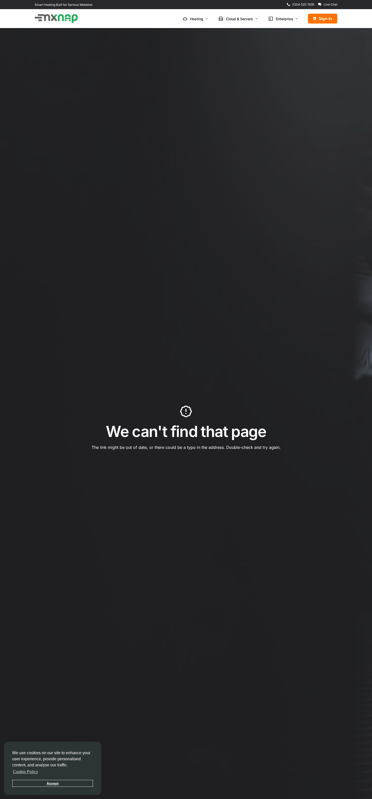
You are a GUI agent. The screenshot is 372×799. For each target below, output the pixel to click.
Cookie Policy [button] (25, 772)
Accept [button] (53, 783)
